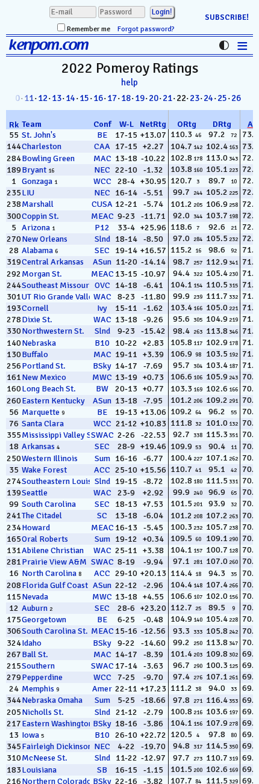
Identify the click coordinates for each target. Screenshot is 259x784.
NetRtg (153, 124)
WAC (102, 297)
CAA (102, 146)
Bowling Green (48, 158)
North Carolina (49, 573)
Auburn (35, 608)
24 (208, 98)
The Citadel (42, 515)
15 (84, 98)
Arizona (36, 227)
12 (43, 98)
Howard (36, 527)
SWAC (102, 435)
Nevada (35, 597)
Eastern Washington (57, 723)
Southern (38, 666)
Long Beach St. (49, 389)
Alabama (37, 250)
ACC (102, 470)
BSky (102, 366)
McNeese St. (44, 758)
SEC (102, 250)
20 (153, 98)
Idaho (32, 643)
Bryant (34, 170)
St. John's (39, 135)
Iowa (30, 735)
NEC (102, 170)
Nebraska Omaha (52, 700)
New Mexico (44, 377)
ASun (102, 262)
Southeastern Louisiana (64, 481)
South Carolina (49, 504)
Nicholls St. (43, 712)
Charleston (41, 146)
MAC (102, 158)
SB (102, 770)
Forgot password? (146, 29)
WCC (102, 181)
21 (167, 98)
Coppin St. (40, 216)
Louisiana (39, 770)
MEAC (102, 216)
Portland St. (44, 366)
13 (56, 98)
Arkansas (38, 446)
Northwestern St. (53, 331)
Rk (14, 125)
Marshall (38, 204)
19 (140, 98)
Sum (102, 458)
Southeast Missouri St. (63, 285)
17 (112, 98)
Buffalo (35, 354)
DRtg (222, 124)
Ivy (102, 308)
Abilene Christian (53, 550)
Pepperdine (42, 677)
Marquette (41, 412)
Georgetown (44, 619)
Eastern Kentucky (53, 401)
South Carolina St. (55, 631)
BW (102, 389)
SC (102, 515)
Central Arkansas (53, 262)
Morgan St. (42, 274)
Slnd (102, 239)
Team (32, 124)
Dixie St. (37, 319)
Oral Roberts (45, 539)
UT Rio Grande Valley (59, 297)
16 (98, 98)
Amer (102, 689)
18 (126, 98)
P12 (102, 227)
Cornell (35, 308)
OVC (102, 285)
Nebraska (39, 343)
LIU (28, 193)
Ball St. (35, 654)
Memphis (38, 689)
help (129, 82)
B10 (102, 343)
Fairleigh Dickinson (57, 746)
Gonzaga (37, 181)
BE (102, 135)
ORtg (186, 124)
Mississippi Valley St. (59, 435)
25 (222, 98)
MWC (102, 377)
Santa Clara (43, 423)
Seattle (35, 493)
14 (70, 98)
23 (194, 98)
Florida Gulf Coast (55, 585)
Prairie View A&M (54, 562)
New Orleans (44, 239)
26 (236, 98)
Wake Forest (44, 470)
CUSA (102, 204)
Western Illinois (50, 458)
